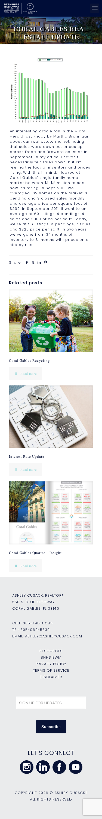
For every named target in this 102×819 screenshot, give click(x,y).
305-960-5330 (35, 629)
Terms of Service (51, 670)
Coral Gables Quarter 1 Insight (35, 552)
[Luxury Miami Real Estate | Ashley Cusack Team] (50, 8)
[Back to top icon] (91, 808)
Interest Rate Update (26, 456)
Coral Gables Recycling (29, 360)
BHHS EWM (51, 657)
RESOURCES (51, 650)
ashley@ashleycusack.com (53, 636)
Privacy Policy (51, 664)
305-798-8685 (38, 623)
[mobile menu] (94, 8)
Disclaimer (51, 677)
